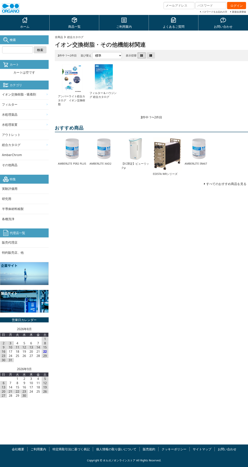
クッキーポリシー (174, 449)
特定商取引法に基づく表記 (71, 449)
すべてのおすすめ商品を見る (226, 184)
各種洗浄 (8, 219)
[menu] (24, 129)
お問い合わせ (223, 26)
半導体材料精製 (13, 209)
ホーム (24, 26)
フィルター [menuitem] (9, 104)
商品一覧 (74, 26)
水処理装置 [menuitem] (9, 124)
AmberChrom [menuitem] (12, 155)
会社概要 (18, 449)
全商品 (59, 37)
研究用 (6, 199)
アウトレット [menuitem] (11, 135)
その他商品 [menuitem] (9, 165)
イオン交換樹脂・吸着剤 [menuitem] (19, 94)
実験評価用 (9, 189)
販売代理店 (9, 242)
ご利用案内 (124, 26)
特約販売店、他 (13, 252)
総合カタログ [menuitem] (11, 145)
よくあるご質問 (173, 26)
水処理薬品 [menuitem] (9, 114)
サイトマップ (202, 449)
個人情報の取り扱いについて (116, 449)
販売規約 (149, 449)
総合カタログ (75, 37)
